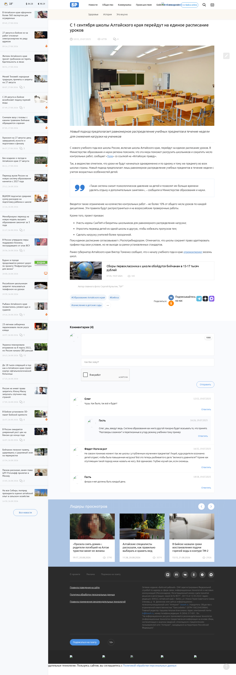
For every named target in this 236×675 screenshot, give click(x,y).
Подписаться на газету (84, 642)
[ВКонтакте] (171, 297)
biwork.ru (184, 605)
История (107, 14)
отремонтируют (193, 252)
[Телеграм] (199, 298)
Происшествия (144, 5)
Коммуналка (124, 5)
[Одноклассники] (171, 303)
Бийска (114, 297)
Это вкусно (122, 14)
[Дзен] (205, 298)
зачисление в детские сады (86, 305)
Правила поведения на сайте (85, 587)
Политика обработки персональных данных (92, 594)
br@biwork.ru (148, 613)
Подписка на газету (111, 574)
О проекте (75, 574)
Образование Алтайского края (88, 297)
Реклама (91, 574)
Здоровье (93, 14)
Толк (110, 156)
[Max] (211, 299)
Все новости (25, 512)
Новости (93, 5)
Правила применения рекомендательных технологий (98, 601)
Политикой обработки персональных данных (149, 665)
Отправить (205, 384)
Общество (107, 5)
